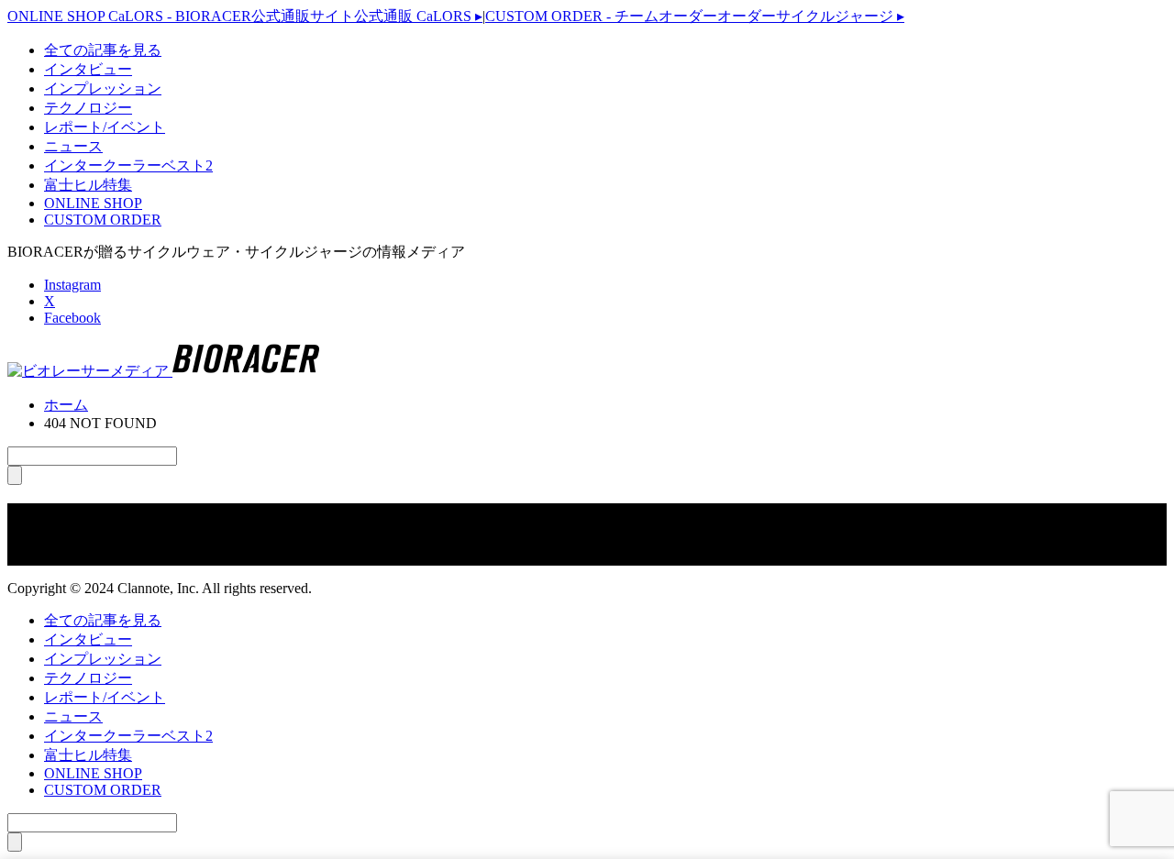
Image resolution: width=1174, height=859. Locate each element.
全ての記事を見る (102, 50)
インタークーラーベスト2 (128, 165)
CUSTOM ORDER (102, 219)
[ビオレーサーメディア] (163, 371)
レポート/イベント (104, 127)
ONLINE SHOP (93, 203)
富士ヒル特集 (88, 185)
